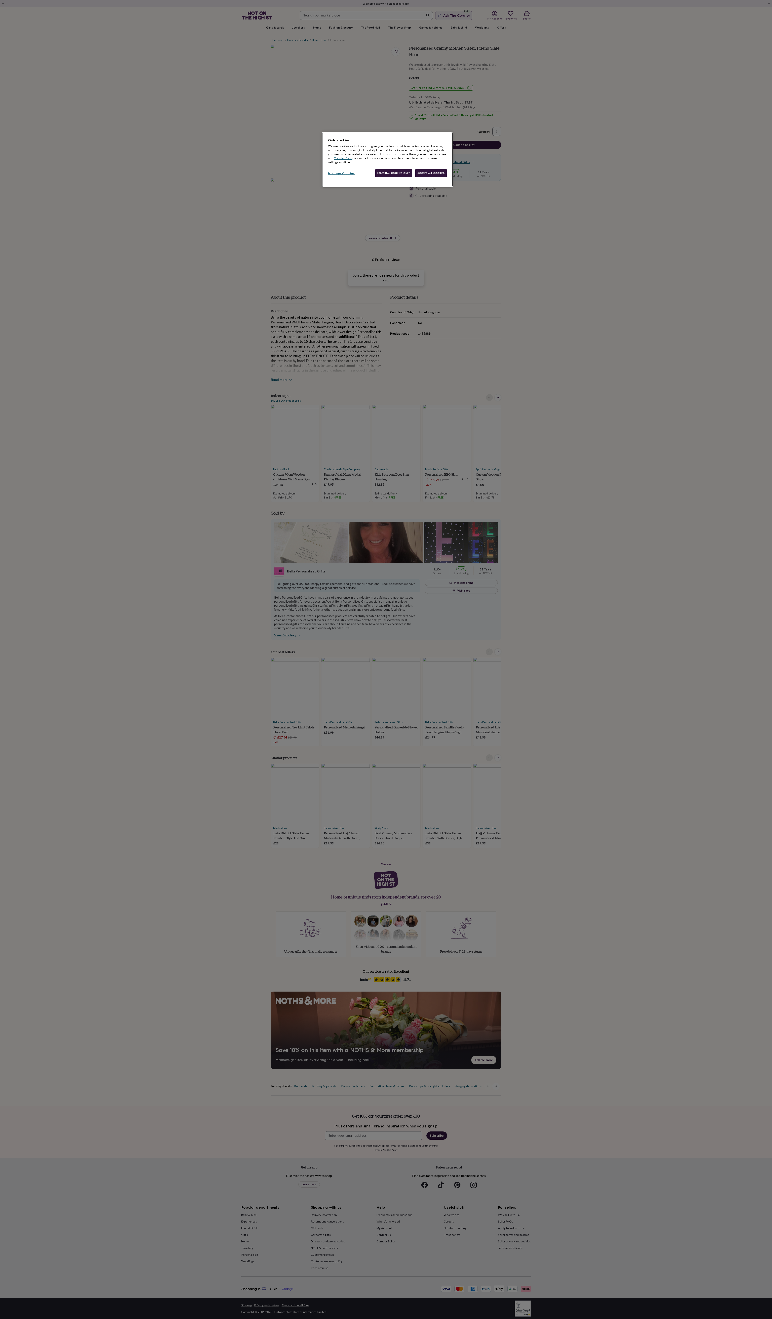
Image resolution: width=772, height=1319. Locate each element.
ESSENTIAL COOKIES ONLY (393, 173)
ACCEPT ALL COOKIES (431, 173)
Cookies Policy (343, 158)
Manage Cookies (341, 173)
